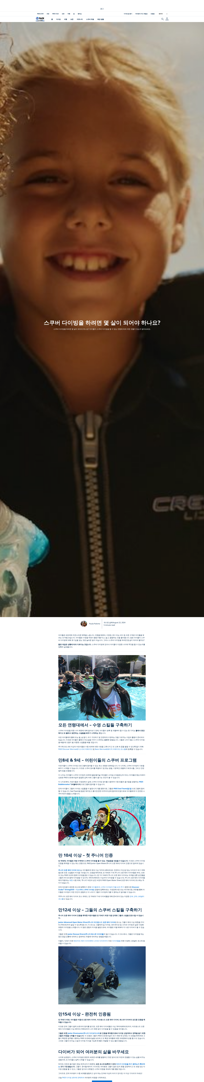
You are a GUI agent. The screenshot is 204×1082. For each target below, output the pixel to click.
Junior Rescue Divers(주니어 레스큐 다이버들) (86, 934)
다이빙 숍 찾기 (128, 14)
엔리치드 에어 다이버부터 (83, 941)
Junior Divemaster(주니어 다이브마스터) (84, 1033)
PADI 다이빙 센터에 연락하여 (73, 1077)
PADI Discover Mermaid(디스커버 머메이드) (75, 749)
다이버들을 (116, 941)
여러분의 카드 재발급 (141, 14)
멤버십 (80, 14)
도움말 (152, 14)
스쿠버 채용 (90, 19)
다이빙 (58, 19)
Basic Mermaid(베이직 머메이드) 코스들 (110, 749)
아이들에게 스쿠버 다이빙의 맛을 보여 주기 (107, 887)
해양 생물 (100, 19)
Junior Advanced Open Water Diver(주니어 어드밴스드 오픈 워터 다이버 (86, 922)
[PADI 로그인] (167, 19)
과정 (48, 14)
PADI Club (55, 14)
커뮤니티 (80, 19)
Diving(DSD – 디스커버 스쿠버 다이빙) (79, 889)
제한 (71, 880)
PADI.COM (40, 14)
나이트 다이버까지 (101, 941)
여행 (69, 14)
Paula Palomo (94, 623)
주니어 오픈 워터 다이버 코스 (69, 870)
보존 (63, 14)
